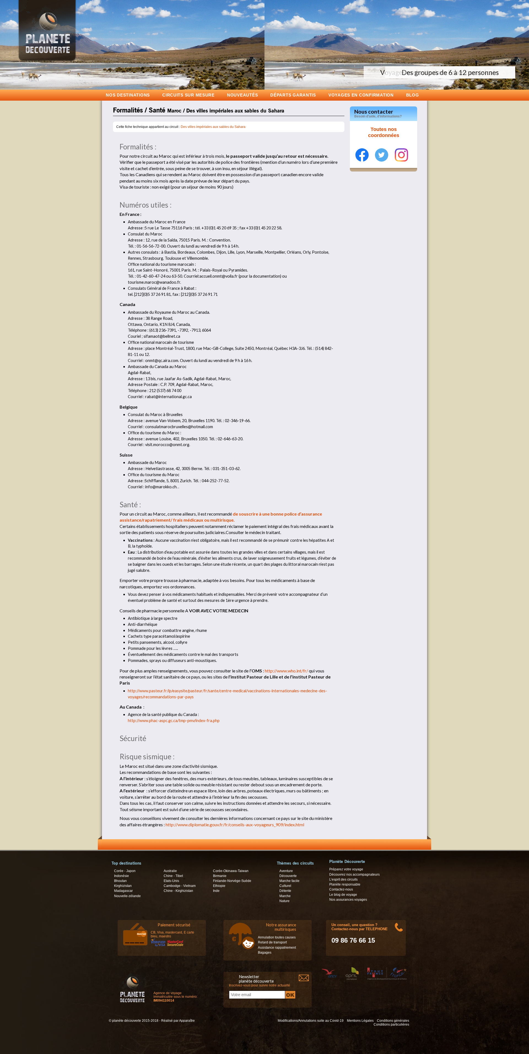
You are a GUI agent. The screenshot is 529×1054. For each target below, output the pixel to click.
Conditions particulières (391, 1024)
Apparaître (187, 1021)
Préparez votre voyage (346, 869)
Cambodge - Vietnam (180, 886)
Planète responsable (344, 884)
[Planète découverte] (132, 988)
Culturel (285, 886)
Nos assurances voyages (348, 900)
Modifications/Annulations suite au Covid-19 (311, 1021)
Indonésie (121, 876)
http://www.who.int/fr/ (286, 670)
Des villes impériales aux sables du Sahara (213, 127)
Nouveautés (242, 95)
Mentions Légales (360, 1021)
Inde (216, 891)
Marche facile (289, 881)
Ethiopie (219, 886)
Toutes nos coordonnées (383, 132)
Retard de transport (272, 942)
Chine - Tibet (173, 876)
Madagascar (123, 891)
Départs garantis (293, 95)
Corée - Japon (125, 871)
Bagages (264, 952)
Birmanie (219, 876)
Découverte (288, 876)
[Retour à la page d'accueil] (47, 61)
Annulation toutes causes (277, 937)
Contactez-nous (341, 889)
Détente (285, 891)
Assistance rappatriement (277, 948)
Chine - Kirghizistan (178, 891)
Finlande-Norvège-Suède (232, 881)
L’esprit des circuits (343, 879)
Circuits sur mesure (188, 95)
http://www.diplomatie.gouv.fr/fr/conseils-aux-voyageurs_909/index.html (235, 824)
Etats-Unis (171, 881)
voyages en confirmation (361, 95)
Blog (412, 95)
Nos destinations (128, 95)
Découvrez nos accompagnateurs (354, 874)
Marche (285, 896)
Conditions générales (393, 1021)
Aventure (286, 871)
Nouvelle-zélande (127, 896)
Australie (170, 871)
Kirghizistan (123, 886)
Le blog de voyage (343, 895)
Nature (284, 901)
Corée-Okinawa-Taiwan (231, 871)
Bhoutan (120, 881)
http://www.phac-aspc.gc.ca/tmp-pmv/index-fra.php (174, 720)
